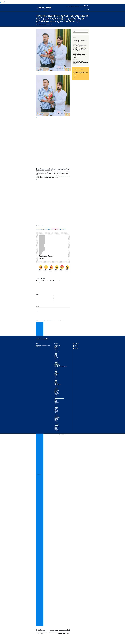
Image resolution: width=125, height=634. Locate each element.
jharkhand (56, 363)
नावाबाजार (56, 407)
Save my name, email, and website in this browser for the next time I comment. (50, 320)
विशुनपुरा (56, 428)
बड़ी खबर (56, 410)
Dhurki (56, 355)
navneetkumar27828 (43, 258)
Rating (37, 294)
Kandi (56, 367)
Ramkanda (56, 376)
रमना (55, 420)
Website (37, 316)
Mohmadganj (57, 373)
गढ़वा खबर (56, 392)
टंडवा (56, 401)
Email (37, 311)
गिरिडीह (56, 394)
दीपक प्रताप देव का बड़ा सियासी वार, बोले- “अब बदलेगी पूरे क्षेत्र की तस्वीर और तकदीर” (80, 62)
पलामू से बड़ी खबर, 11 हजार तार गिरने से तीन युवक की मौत (80, 41)
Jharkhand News (57, 364)
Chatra (56, 349)
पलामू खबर (56, 408)
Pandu (56, 375)
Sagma (56, 382)
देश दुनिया (56, 403)
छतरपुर (56, 400)
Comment (38, 282)
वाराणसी (56, 427)
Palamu (56, 374)
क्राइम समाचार (57, 390)
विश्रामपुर (56, 429)
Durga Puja (56, 357)
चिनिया (56, 399)
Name (37, 306)
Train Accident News (58, 384)
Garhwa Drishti (43, 7)
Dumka (56, 356)
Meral (56, 372)
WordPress (64, 434)
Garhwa (56, 358)
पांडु (55, 409)
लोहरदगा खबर (57, 426)
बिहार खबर (56, 412)
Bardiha (56, 346)
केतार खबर (56, 389)
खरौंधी (56, 391)
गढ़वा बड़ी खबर (57, 393)
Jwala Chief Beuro (57, 365)
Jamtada (56, 362)
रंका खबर (56, 419)
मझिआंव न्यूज (56, 418)
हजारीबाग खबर (57, 430)
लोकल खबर (56, 425)
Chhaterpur (56, 350)
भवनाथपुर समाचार (57, 417)
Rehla (56, 381)
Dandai (56, 354)
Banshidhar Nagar (57, 345)
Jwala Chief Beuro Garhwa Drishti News (61, 366)
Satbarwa (56, 383)
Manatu (56, 371)
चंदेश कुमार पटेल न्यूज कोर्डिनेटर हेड (59, 398)
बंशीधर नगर (56, 411)
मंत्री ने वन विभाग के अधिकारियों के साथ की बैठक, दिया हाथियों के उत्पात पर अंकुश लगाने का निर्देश (41, 632)
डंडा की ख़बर (56, 402)
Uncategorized (57, 385)
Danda (56, 353)
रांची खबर (56, 421)
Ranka (56, 380)
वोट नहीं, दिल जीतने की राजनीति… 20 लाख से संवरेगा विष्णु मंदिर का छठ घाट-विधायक (80, 56)
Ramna (56, 377)
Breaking (56, 348)
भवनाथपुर (56, 416)
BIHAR (56, 347)
